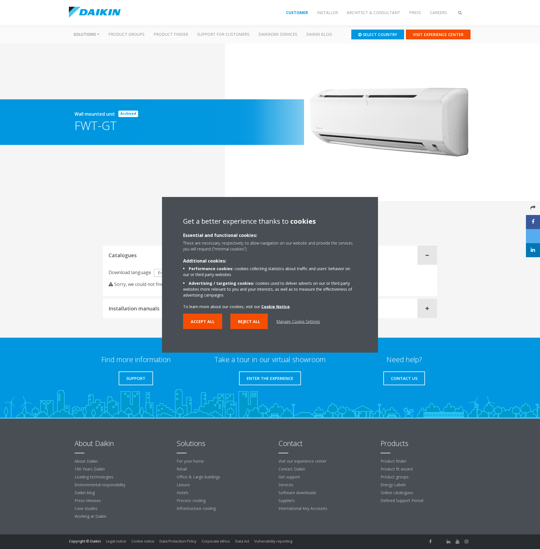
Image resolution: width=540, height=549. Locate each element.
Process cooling (191, 500)
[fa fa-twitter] (439, 541)
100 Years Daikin (90, 469)
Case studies (86, 508)
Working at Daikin (91, 516)
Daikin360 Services (277, 34)
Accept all (203, 321)
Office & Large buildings (198, 476)
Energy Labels (393, 484)
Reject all (249, 321)
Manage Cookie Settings (298, 321)
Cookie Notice (275, 306)
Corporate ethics (216, 541)
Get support (289, 476)
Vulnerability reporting (273, 541)
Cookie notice (142, 541)
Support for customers (223, 34)
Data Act (242, 541)
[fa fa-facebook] (430, 541)
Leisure (183, 484)
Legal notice (116, 541)
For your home (190, 461)
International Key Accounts (302, 508)
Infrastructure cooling (196, 508)
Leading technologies (94, 476)
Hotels (182, 492)
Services (285, 484)
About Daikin (86, 461)
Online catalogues (397, 492)
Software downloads (297, 492)
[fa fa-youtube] (457, 541)
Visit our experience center (302, 461)
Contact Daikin (291, 469)
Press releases (88, 500)
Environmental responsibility (100, 484)
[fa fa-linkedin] (448, 541)
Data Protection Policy (178, 541)
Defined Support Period (402, 500)
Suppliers (286, 500)
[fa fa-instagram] (466, 541)
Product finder (171, 34)
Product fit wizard (397, 469)
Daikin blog (319, 34)
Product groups (126, 34)
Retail (182, 469)
